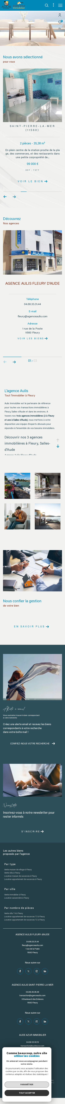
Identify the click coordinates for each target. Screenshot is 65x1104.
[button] (14, 196)
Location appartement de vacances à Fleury (23, 879)
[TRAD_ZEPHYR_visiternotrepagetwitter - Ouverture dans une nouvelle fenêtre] (28, 971)
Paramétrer (26, 1084)
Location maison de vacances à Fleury (20, 876)
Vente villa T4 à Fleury (13, 913)
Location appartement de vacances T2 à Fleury (24, 920)
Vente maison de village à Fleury (18, 870)
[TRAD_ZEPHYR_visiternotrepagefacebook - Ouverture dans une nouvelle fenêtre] (20, 971)
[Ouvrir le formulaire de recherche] (46, 5)
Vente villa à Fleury (12, 873)
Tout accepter (27, 1092)
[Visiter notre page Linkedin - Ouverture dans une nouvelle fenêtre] (45, 971)
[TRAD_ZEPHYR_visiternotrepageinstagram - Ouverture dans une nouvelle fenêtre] (37, 971)
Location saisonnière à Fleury (16, 898)
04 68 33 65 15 (32, 1042)
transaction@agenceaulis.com (33, 996)
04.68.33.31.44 (32, 304)
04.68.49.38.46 (32, 992)
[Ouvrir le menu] (60, 5)
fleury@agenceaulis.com (32, 316)
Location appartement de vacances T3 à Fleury (24, 917)
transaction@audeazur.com (32, 1046)
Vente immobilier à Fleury (15, 895)
